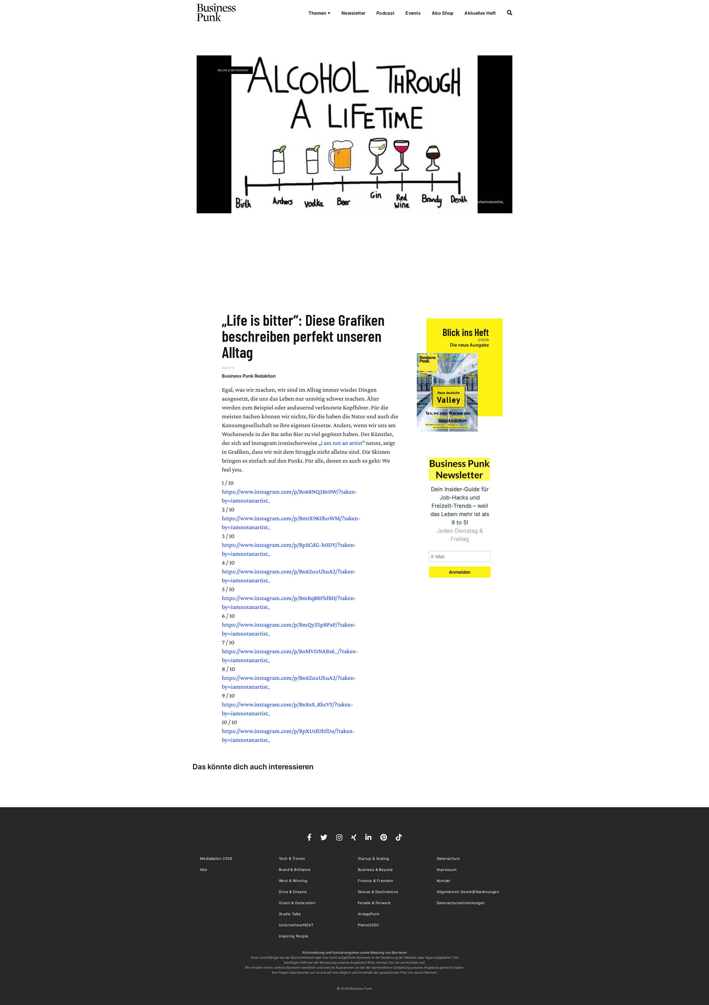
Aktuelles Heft (480, 13)
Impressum (447, 869)
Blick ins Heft (466, 332)
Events (413, 13)
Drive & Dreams (293, 891)
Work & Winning (293, 880)
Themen (318, 13)
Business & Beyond (375, 869)
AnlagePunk (368, 914)
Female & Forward (374, 903)
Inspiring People (293, 936)
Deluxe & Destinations (233, 70)
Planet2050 (368, 925)
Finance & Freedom (375, 880)
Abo (203, 869)
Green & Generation (297, 903)
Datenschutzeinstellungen (461, 903)
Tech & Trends (292, 858)
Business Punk (217, 12)
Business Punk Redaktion (249, 376)
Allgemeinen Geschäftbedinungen (468, 891)
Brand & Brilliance (294, 869)
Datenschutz (448, 858)
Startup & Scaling (373, 858)
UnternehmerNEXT (296, 925)
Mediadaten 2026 (216, 858)
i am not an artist (341, 442)
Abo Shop (442, 13)
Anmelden (460, 572)
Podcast (385, 13)
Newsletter (353, 13)
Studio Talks (290, 914)
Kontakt (444, 880)
